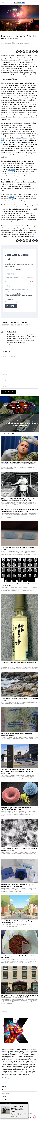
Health (4, 33)
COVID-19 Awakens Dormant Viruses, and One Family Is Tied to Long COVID (19, 849)
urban (3, 222)
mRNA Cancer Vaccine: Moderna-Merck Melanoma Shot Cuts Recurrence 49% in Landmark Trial (19, 510)
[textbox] (19, 1062)
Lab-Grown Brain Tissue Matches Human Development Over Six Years (19, 584)
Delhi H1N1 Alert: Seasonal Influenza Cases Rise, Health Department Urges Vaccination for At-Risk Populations (19, 463)
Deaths (24, 322)
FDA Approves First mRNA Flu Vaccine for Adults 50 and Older (19, 663)
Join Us (4, 1090)
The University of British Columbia (16, 325)
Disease (24, 138)
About (4, 1087)
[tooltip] (17, 51)
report (15, 140)
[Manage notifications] (34, 1116)
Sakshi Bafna (19, 43)
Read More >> (6, 1078)
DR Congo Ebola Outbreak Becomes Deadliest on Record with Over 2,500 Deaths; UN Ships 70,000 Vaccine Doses (17, 771)
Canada (11, 196)
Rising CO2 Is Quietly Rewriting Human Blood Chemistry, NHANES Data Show (16, 808)
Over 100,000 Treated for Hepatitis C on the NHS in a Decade (18, 548)
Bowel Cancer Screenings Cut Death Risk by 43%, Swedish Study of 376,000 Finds (17, 885)
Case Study (14, 322)
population (11, 169)
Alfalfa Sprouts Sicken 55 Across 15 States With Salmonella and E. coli (16, 734)
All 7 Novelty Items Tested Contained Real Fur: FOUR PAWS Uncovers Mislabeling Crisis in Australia (18, 499)
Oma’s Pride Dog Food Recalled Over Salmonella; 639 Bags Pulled (18, 956)
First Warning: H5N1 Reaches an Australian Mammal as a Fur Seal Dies (19, 699)
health (32, 236)
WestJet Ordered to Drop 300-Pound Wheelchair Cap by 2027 (17, 1109)
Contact (4, 1096)
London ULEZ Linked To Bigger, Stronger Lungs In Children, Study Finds (17, 922)
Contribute (5, 1093)
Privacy (4, 1099)
